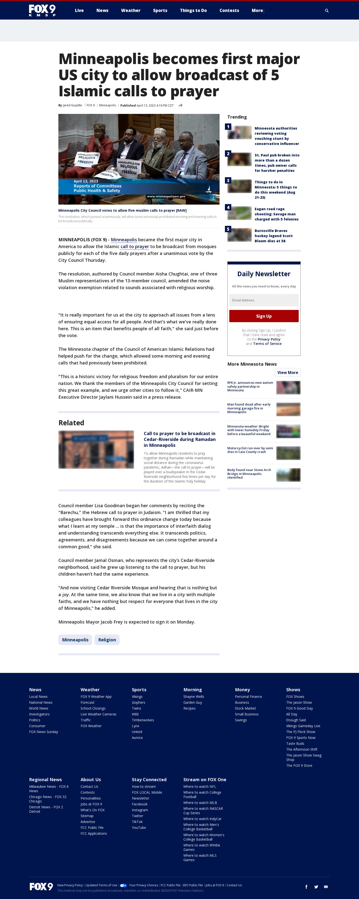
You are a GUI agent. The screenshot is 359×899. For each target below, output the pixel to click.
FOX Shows (295, 696)
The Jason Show (299, 702)
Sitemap (87, 815)
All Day (291, 714)
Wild (135, 714)
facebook (306, 887)
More (257, 10)
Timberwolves (143, 720)
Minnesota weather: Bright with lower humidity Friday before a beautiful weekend (249, 430)
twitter (316, 887)
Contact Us (89, 786)
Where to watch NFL (199, 786)
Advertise (88, 821)
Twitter (137, 815)
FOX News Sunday (43, 731)
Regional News (45, 779)
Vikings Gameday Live (303, 726)
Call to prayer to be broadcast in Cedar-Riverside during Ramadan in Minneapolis (180, 439)
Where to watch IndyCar (202, 818)
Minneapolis (107, 105)
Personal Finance (248, 696)
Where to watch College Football (202, 794)
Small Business (247, 714)
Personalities (91, 798)
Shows (293, 689)
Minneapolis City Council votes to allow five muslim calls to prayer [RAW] (122, 210)
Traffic (86, 720)
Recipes (189, 708)
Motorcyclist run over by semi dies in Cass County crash (250, 450)
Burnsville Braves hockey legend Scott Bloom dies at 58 (274, 235)
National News (41, 702)
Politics (34, 720)
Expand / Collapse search (327, 10)
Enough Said (296, 720)
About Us (91, 779)
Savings (241, 720)
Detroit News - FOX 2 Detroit (46, 809)
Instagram (140, 810)
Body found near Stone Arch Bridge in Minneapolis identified (249, 474)
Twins (136, 708)
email (326, 887)
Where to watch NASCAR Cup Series (203, 810)
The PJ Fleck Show (300, 731)
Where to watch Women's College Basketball (203, 837)
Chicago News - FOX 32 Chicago (47, 798)
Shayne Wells (193, 696)
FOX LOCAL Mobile (147, 792)
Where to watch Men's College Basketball (201, 826)
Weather (90, 689)
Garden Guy (192, 702)
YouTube (139, 827)
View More (287, 372)
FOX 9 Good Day (299, 708)
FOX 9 (91, 105)
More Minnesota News (252, 364)
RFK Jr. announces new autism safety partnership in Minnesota (250, 386)
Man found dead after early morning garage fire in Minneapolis (249, 408)
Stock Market (245, 708)
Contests (88, 792)
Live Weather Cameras (98, 714)
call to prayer (134, 246)
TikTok (137, 821)
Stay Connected (149, 779)
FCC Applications (94, 833)
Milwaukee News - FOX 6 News (49, 788)
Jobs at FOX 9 (91, 804)
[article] (96, 449)
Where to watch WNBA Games (201, 847)
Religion (107, 640)
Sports (139, 689)
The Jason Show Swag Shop (303, 757)
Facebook (140, 804)
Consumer (37, 726)
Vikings (137, 696)
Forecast (88, 702)
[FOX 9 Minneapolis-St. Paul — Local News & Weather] (45, 10)
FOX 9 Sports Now (301, 737)
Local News (38, 696)
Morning (192, 689)
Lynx (135, 726)
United (137, 731)
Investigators (39, 714)
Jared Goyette (72, 105)
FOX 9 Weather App (96, 696)
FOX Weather (91, 726)
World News (38, 708)
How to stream (144, 786)
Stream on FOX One (204, 779)
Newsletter (140, 798)
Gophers (138, 702)
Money (242, 689)
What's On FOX (93, 810)
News (35, 689)
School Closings (93, 708)
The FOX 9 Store (299, 765)
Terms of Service (267, 343)
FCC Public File (92, 827)
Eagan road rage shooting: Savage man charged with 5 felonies (277, 214)
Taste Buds (295, 743)
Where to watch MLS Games (200, 857)
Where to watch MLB (200, 802)
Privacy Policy (269, 339)
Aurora (137, 737)
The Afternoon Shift (301, 749)
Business (242, 702)
